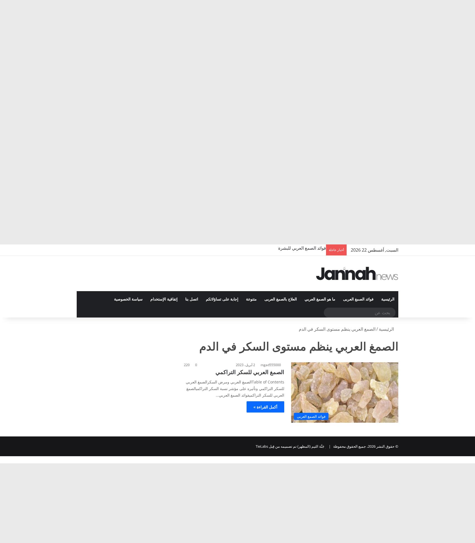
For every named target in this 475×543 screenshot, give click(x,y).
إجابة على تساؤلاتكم (222, 299)
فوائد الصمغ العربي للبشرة (302, 248)
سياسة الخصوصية (128, 299)
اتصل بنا (191, 299)
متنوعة (251, 299)
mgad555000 (271, 365)
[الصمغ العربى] (357, 273)
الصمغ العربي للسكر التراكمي (250, 372)
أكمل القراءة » (265, 407)
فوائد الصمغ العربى (358, 299)
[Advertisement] (310, 41)
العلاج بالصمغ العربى (280, 299)
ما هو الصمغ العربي (320, 299)
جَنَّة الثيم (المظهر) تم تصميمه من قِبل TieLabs (290, 446)
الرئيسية (387, 299)
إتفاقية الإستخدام (164, 299)
